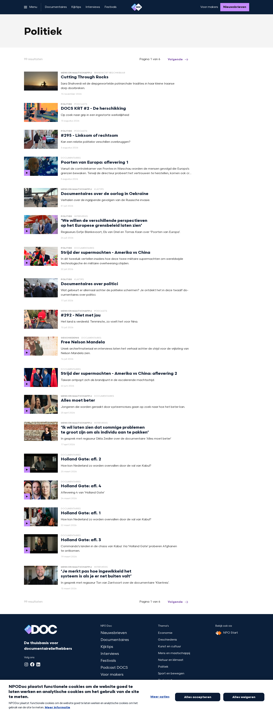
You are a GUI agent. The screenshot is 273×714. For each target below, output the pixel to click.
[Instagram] (26, 664)
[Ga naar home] (136, 7)
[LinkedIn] (38, 664)
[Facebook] (32, 664)
